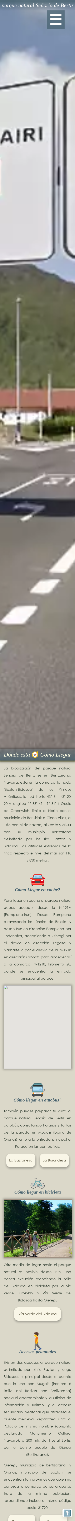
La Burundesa (54, 1160)
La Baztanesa (20, 1160)
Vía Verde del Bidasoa (37, 1314)
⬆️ (67, 1513)
